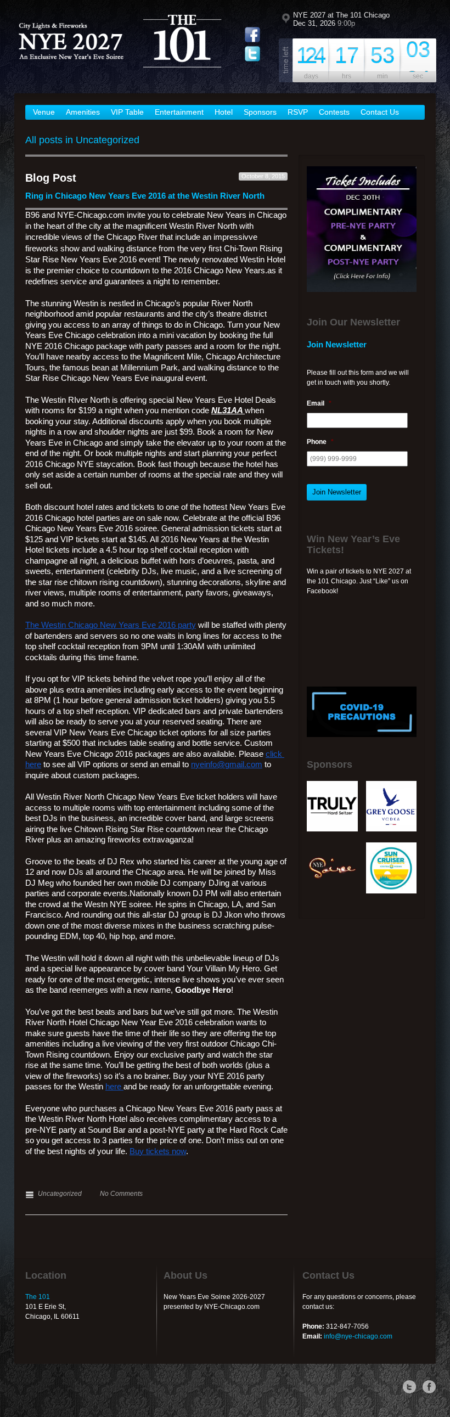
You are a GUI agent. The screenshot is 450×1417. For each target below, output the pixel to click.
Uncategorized (60, 1193)
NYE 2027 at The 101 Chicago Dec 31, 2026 (341, 19)
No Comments (121, 1193)
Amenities (83, 112)
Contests (334, 112)
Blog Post (50, 178)
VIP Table (127, 112)
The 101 (37, 1297)
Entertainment (179, 112)
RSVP (298, 112)
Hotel (224, 112)
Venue (44, 112)
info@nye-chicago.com (358, 1336)
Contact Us (380, 112)
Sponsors (260, 112)
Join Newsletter (336, 492)
